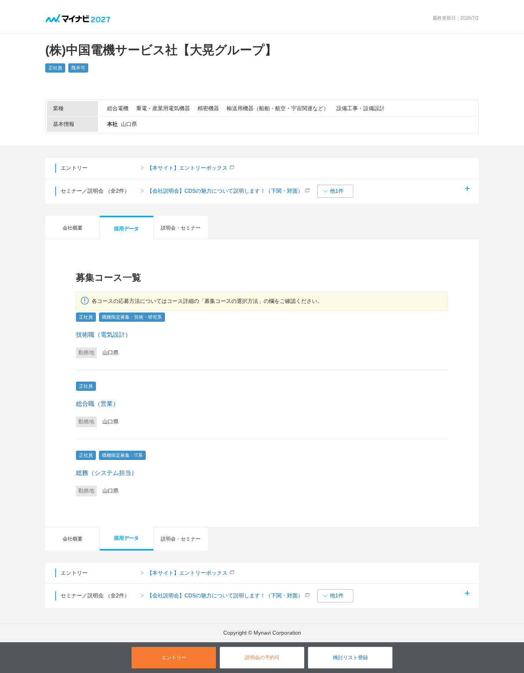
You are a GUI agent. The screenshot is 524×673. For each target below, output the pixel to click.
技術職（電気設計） (103, 334)
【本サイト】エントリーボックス (187, 168)
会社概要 (72, 228)
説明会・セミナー (181, 228)
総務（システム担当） (106, 473)
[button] (335, 191)
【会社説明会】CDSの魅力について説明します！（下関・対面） (225, 191)
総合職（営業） (97, 403)
